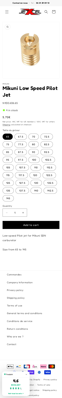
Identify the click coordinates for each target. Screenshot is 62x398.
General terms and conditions (24, 313)
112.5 (49, 167)
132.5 (50, 182)
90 (33, 152)
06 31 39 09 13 (42, 3)
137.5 (22, 190)
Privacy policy (15, 290)
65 (7, 136)
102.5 (48, 159)
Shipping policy (16, 297)
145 (8, 198)
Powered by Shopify (31, 379)
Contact (11, 344)
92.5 (46, 152)
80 (33, 144)
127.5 (22, 182)
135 (8, 190)
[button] (7, 12)
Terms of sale (43, 385)
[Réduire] (26, 374)
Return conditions (17, 328)
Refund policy (32, 395)
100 (34, 159)
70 (33, 136)
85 (7, 152)
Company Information (20, 282)
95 (7, 159)
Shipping (6, 124)
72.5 (46, 136)
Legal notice (33, 390)
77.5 (20, 144)
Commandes (14, 274)
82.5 (46, 144)
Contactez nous (20, 3)
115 (8, 175)
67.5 (20, 136)
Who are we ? (15, 336)
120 (35, 175)
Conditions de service (20, 321)
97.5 (20, 159)
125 (8, 182)
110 (36, 167)
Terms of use (14, 305)
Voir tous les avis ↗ (16, 393)
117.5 (21, 175)
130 (36, 182)
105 (8, 167)
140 (36, 190)
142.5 (50, 190)
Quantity (7, 205)
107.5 (22, 167)
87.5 (20, 152)
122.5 (49, 175)
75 (7, 144)
